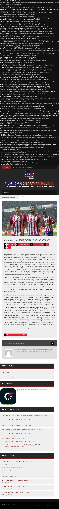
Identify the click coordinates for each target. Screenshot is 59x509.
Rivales (41, 244)
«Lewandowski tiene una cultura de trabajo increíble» (17, 480)
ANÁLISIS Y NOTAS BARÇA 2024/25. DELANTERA (14, 486)
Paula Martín (11, 244)
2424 (8, 247)
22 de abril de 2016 (24, 244)
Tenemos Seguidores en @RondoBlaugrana (11, 377)
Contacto (51, 506)
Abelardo (9, 335)
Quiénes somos (41, 506)
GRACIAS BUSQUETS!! (7, 474)
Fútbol (35, 244)
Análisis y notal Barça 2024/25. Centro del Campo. (15, 492)
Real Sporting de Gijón (20, 335)
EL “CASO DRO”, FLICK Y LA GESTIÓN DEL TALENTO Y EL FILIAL (19, 419)
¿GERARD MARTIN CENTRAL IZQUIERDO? (23, 167)
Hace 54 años (6, 372)
